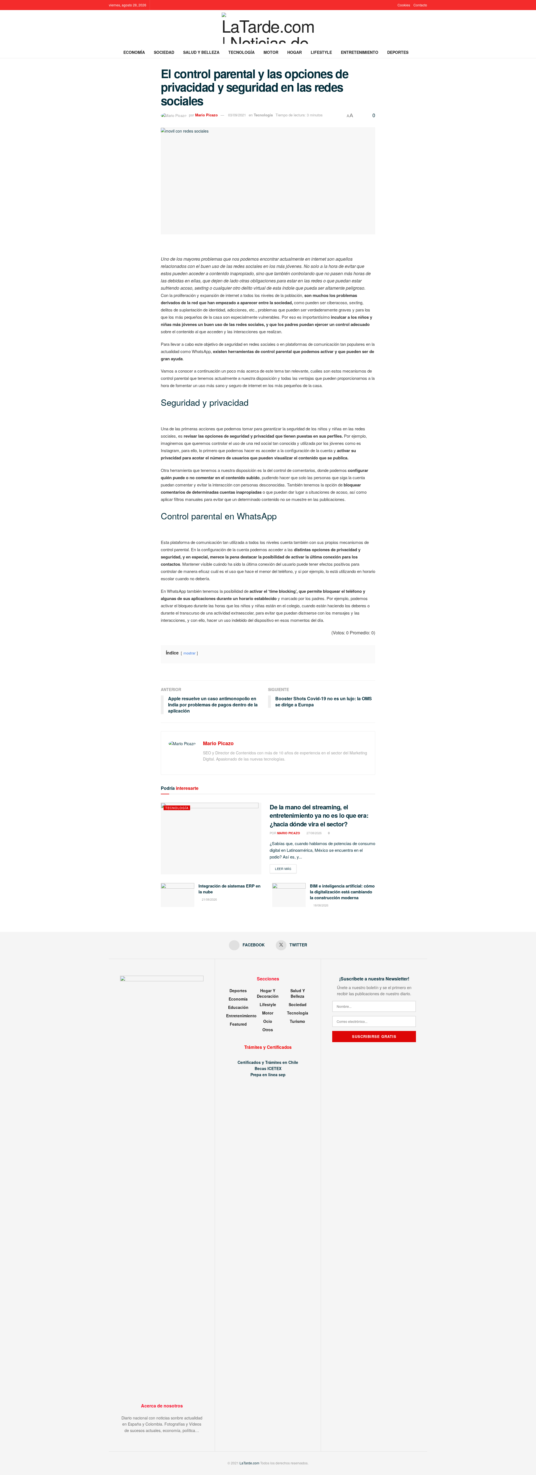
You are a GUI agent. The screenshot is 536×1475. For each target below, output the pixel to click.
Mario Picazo (206, 114)
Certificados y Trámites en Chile (268, 1062)
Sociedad (164, 52)
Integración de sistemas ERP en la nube (229, 889)
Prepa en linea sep (268, 1074)
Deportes (397, 52)
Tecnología (241, 52)
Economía (134, 52)
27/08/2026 (314, 833)
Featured (238, 1024)
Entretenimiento (359, 52)
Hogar (294, 52)
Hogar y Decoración (268, 993)
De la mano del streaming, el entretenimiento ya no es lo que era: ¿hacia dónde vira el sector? (319, 815)
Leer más (285, 868)
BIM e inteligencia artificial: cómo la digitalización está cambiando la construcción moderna (342, 892)
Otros (267, 1029)
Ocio (267, 1021)
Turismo (297, 1021)
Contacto (420, 5)
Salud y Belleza (201, 52)
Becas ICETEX (268, 1068)
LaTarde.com (249, 1462)
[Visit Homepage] (268, 28)
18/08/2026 (320, 905)
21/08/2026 (209, 899)
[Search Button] (425, 52)
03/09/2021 (237, 114)
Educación (238, 1007)
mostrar (189, 653)
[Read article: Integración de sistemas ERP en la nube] (177, 895)
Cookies (404, 5)
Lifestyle (321, 52)
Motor (271, 52)
